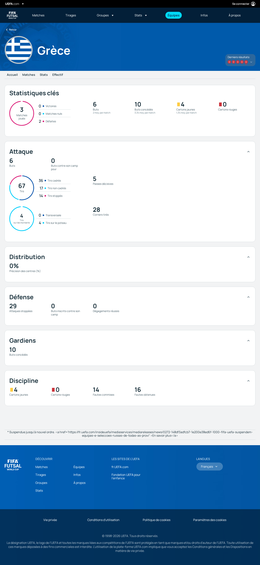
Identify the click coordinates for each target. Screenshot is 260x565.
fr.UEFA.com (120, 467)
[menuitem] (44, 15)
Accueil (12, 75)
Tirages (40, 475)
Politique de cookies (156, 520)
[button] (105, 15)
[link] (38, 15)
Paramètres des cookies (209, 520)
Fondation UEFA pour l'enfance (126, 476)
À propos (79, 483)
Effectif (57, 75)
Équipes (79, 467)
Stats (44, 75)
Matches (28, 75)
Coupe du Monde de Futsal (13, 15)
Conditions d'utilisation (103, 520)
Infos (77, 475)
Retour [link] (13, 29)
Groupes (41, 483)
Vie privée (50, 520)
